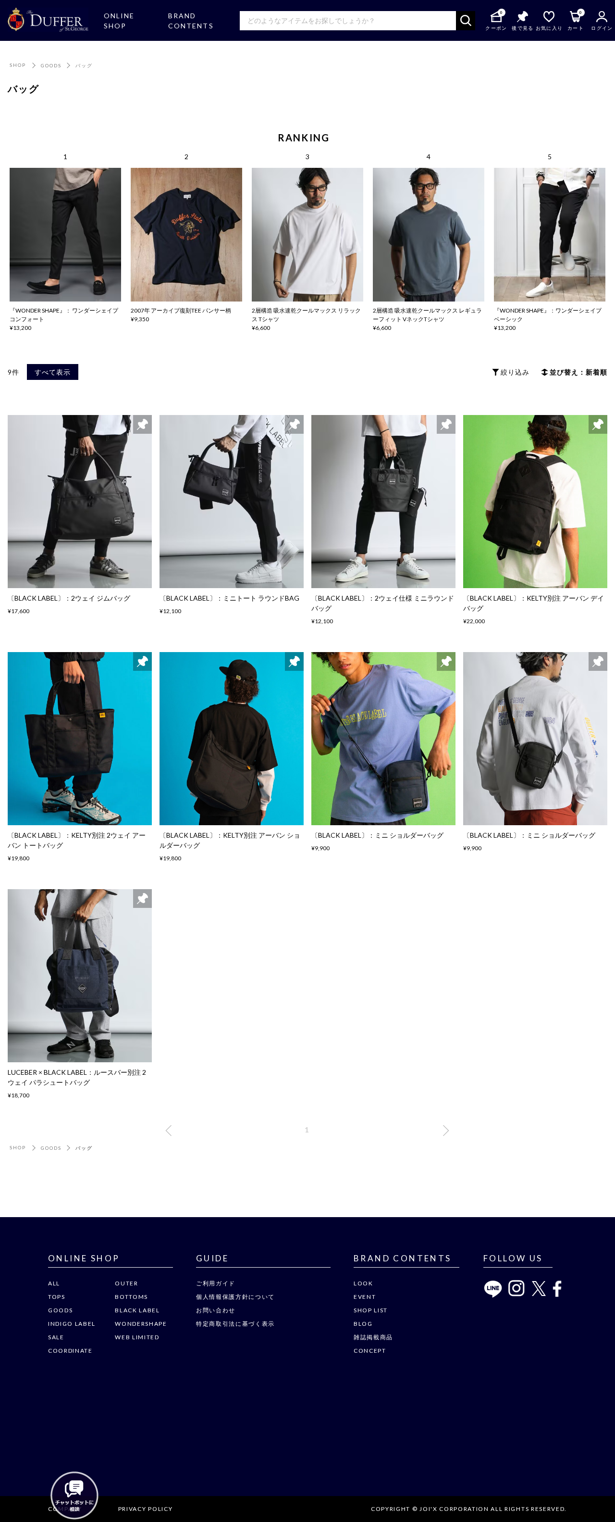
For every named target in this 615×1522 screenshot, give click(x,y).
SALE (56, 1337)
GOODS (51, 65)
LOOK (363, 1283)
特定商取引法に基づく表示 (235, 1323)
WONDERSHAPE (141, 1323)
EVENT (365, 1296)
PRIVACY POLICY (145, 1508)
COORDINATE (70, 1350)
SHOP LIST (371, 1310)
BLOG (363, 1323)
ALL (54, 1283)
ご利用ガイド (215, 1283)
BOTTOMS (131, 1296)
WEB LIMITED (137, 1337)
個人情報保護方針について (235, 1296)
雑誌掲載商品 (373, 1337)
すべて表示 (53, 372)
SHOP (18, 65)
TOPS (56, 1296)
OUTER (126, 1283)
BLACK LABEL (137, 1310)
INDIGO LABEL (72, 1323)
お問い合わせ (215, 1310)
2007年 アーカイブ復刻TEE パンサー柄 (181, 310)
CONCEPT (370, 1350)
